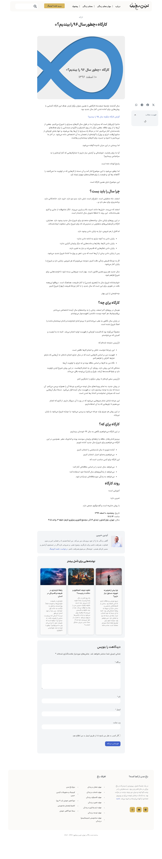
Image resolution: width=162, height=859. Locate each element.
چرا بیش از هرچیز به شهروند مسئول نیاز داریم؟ (111, 593)
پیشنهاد (75, 6)
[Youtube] (139, 809)
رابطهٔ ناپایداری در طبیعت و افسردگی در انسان (54, 593)
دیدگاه (117, 662)
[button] (153, 105)
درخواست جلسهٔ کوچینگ (58, 549)
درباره (118, 6)
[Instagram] (132, 809)
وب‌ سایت (116, 722)
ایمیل (117, 709)
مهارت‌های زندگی (104, 6)
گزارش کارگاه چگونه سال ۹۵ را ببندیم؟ (104, 116)
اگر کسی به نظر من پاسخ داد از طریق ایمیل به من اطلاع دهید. (95, 735)
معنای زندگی (88, 6)
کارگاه (81, 17)
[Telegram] (145, 809)
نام (118, 696)
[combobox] (26, 6)
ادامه (118, 798)
